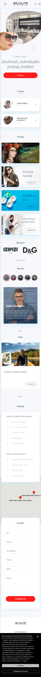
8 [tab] (19, 260)
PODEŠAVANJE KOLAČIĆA (20, 671)
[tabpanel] (10, 250)
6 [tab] (18, 260)
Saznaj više (31, 159)
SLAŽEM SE (20, 665)
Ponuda (20, 75)
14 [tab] (22, 260)
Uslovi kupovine (20, 632)
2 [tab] (16, 260)
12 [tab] (21, 260)
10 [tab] (20, 260)
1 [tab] (19, 396)
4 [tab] (17, 260)
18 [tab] (24, 260)
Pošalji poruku (20, 599)
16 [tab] (23, 260)
